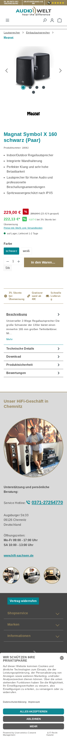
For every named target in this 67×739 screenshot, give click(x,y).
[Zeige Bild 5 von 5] (33, 92)
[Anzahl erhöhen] (19, 261)
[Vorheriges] (6, 71)
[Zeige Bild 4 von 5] (43, 87)
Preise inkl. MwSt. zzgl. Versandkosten (23, 228)
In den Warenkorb (45, 262)
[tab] (33, 327)
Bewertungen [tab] (16, 373)
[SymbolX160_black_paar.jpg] (33, 67)
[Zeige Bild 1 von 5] (23, 87)
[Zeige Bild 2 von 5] (30, 87)
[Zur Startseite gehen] (33, 11)
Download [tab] (13, 356)
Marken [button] (13, 624)
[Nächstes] (60, 71)
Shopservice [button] (17, 613)
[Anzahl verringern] (8, 261)
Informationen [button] (19, 636)
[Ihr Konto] (52, 20)
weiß (27, 252)
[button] (11, 575)
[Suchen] (44, 20)
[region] (33, 72)
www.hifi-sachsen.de (19, 555)
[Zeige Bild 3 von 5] (36, 87)
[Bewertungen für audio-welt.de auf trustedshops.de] (55, 2)
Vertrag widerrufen (23, 601)
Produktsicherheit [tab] (19, 364)
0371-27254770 (47, 502)
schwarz (11, 251)
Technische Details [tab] (20, 348)
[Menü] (7, 20)
